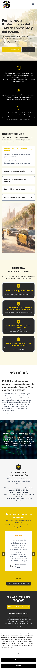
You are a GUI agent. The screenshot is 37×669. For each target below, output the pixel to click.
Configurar (18, 654)
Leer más (6, 414)
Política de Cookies (7, 647)
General (4, 378)
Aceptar (18, 665)
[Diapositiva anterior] (3, 554)
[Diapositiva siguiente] (33, 554)
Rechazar (18, 660)
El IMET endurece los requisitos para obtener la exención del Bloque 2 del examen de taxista (18, 385)
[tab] (16, 578)
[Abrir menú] (33, 4)
